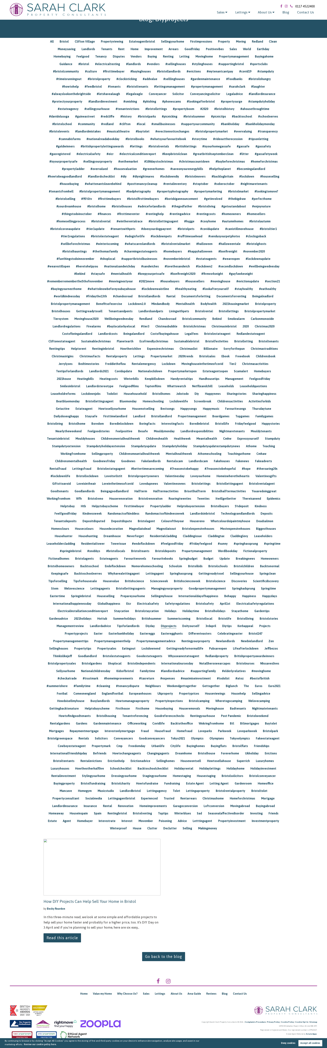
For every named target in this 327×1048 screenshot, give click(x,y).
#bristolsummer (194, 116)
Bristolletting (243, 341)
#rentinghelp (155, 214)
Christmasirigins (62, 356)
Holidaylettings (209, 768)
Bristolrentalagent (262, 483)
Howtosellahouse (219, 761)
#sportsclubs (259, 64)
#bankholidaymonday (260, 124)
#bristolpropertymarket (211, 131)
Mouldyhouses (85, 438)
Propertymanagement (234, 56)
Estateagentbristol (142, 41)
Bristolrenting (142, 813)
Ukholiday (252, 753)
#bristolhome (96, 206)
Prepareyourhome (133, 596)
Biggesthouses (266, 528)
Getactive (62, 408)
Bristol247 (255, 633)
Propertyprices (189, 693)
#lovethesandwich (177, 266)
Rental (107, 806)
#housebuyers (169, 281)
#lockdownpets (161, 236)
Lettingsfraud (81, 468)
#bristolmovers (195, 176)
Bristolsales (207, 356)
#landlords (133, 64)
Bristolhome (77, 423)
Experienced (149, 798)
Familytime (147, 671)
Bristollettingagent (229, 483)
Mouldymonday (164, 431)
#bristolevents (59, 131)
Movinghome (204, 56)
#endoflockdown (143, 543)
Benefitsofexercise (109, 303)
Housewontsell (191, 761)
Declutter (170, 828)
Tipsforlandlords (128, 626)
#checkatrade (67, 678)
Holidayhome (235, 768)
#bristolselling (65, 198)
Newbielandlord (252, 641)
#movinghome (261, 671)
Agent (67, 821)
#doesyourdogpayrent (156, 229)
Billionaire (211, 348)
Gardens (81, 723)
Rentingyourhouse (202, 716)
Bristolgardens (92, 663)
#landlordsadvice (173, 671)
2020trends (185, 356)
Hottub (102, 618)
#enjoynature (261, 206)
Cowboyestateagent (72, 746)
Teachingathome (239, 453)
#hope (246, 468)
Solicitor (178, 94)
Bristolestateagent (217, 333)
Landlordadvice (100, 626)
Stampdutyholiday (174, 446)
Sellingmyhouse (162, 596)
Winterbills (131, 378)
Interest (126, 821)
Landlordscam (198, 461)
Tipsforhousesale (85, 581)
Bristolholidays (215, 611)
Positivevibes (215, 49)
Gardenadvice (58, 618)
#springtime (272, 543)
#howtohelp (70, 86)
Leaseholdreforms (63, 393)
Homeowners (270, 558)
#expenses (167, 678)
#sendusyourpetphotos (224, 236)
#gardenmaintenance (205, 79)
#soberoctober (224, 183)
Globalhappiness (108, 603)
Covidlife (158, 723)
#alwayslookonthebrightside (71, 94)
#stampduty (265, 71)
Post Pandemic (231, 716)
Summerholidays (124, 618)
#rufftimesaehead (190, 236)
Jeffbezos (271, 648)
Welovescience (74, 588)
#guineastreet (85, 116)
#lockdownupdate (258, 258)
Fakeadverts (263, 461)
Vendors (136, 56)
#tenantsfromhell (61, 191)
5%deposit (242, 506)
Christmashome (213, 798)
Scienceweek (159, 581)
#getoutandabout (233, 206)
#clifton (125, 124)
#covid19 (245, 71)
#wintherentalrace (129, 221)
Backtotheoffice (182, 723)
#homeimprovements (118, 678)
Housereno (197, 521)
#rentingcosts (206, 214)
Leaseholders (263, 536)
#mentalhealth (121, 273)
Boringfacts (147, 423)
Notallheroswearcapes (214, 663)
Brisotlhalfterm (195, 491)
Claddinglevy (239, 536)
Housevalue (111, 581)
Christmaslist (189, 348)
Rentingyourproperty (195, 641)
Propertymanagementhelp (112, 641)
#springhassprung (246, 543)
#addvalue (150, 79)
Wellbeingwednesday (118, 318)
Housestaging (206, 776)
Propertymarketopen (182, 371)
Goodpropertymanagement (207, 588)
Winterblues (182, 813)
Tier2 (232, 363)
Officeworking (136, 723)
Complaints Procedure (255, 1022)
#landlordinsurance (262, 94)
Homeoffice (265, 783)
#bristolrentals (158, 146)
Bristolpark (270, 731)
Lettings (241, 12)
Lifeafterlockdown (245, 648)
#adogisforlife (135, 236)
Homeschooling (153, 401)
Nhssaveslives (269, 663)
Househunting (88, 536)
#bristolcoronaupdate (65, 229)
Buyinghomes (196, 746)
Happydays (269, 596)
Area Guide (194, 993)
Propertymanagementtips (70, 641)
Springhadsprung (243, 588)
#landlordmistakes (88, 131)
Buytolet (271, 723)
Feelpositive (124, 431)
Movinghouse (215, 708)
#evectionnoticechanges (172, 131)
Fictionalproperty (255, 551)
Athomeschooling (209, 453)
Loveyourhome (200, 476)
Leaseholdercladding (61, 543)
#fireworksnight (212, 273)
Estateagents (109, 558)
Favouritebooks (162, 558)
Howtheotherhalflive (89, 768)
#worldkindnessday (67, 296)
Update (225, 558)
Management (234, 378)
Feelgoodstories (99, 431)
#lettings (136, 146)
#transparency (268, 131)
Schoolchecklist (121, 768)
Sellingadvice (261, 693)
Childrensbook (265, 356)
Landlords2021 (99, 371)
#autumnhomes (232, 221)
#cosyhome (208, 221)
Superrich (243, 761)
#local (141, 124)
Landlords (88, 49)
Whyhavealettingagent (124, 573)
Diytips (227, 626)
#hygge (189, 221)
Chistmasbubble (166, 326)
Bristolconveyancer (262, 776)
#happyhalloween (200, 251)
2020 (246, 326)
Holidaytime (190, 611)
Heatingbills (85, 378)
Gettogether (211, 686)
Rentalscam (175, 461)
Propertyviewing (112, 41)
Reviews (211, 993)
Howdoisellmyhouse (70, 701)
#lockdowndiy (169, 176)
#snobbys (93, 551)
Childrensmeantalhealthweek (139, 453)
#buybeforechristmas (230, 161)
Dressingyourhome (124, 776)
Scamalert (241, 371)
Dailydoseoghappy (66, 416)
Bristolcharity (120, 783)
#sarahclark (237, 86)
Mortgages (56, 731)
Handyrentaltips (182, 378)
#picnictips (218, 116)
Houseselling (105, 596)
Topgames (242, 416)
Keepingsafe (59, 573)
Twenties (203, 498)
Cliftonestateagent (61, 341)
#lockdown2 (204, 266)
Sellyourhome (65, 671)
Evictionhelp (116, 761)
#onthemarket (128, 161)
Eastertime (57, 596)
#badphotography (138, 191)
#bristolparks (147, 116)
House (137, 828)
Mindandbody (160, 303)
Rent (121, 49)
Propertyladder (160, 506)
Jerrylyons (65, 363)
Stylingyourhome (93, 776)
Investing (256, 813)
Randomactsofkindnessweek (164, 513)
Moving (241, 41)
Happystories (271, 423)
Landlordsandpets (151, 311)
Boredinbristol (199, 423)
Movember (146, 821)
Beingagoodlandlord (114, 491)
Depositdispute (121, 521)
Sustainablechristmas (96, 341)
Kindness (261, 506)
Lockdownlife (179, 401)
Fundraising (172, 783)
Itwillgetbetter (226, 498)
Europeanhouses (140, 693)
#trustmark (90, 678)
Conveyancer (158, 94)
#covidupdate (209, 229)
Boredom (97, 423)
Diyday (150, 626)
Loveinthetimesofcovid (117, 483)
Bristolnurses (245, 663)
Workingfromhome (73, 453)
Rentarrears (188, 798)
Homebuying (62, 56)
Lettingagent (155, 573)
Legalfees (191, 333)
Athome (251, 446)
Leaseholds (226, 386)
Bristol (64, 41)
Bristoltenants (269, 341)
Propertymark (101, 746)
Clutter (152, 828)
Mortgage (268, 798)
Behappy (230, 596)
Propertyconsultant (65, 798)
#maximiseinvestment (196, 678)
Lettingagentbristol (121, 798)
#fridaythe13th (96, 296)
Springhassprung (181, 573)
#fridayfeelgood (200, 543)
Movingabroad (240, 806)
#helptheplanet (220, 169)
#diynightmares (143, 176)
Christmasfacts (89, 356)
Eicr (128, 603)
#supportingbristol (231, 64)
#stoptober (200, 183)
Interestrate (107, 821)
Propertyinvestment (232, 821)
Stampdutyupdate (143, 446)
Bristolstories (269, 618)
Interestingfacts (172, 423)
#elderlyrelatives (234, 671)
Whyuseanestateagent (183, 656)
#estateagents (206, 258)
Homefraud (184, 731)
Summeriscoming (178, 618)
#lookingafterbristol (201, 101)
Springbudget (188, 558)
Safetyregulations (177, 603)
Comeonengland (84, 693)
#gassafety (263, 146)
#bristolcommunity (66, 71)
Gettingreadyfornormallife (184, 648)
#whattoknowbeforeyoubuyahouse (112, 289)
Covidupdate (123, 371)
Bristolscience (215, 581)
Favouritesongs (235, 408)
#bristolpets (186, 229)
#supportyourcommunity (198, 124)
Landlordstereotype (99, 386)
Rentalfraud (58, 468)
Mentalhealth (185, 303)
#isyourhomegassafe (216, 146)
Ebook (225, 356)
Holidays (170, 611)
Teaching (268, 446)
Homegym (85, 790)
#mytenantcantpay (220, 71)
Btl (232, 723)
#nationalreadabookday (102, 139)
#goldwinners (65, 146)
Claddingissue (192, 536)
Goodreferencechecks (169, 716)
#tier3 (145, 326)
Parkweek (224, 731)
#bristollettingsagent (163, 221)
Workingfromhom (58, 498)
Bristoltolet (259, 790)
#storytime (199, 139)
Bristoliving (55, 423)
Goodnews (128, 461)
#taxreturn (146, 678)
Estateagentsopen (215, 371)
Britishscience (134, 581)
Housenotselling (143, 408)
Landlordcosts (108, 333)
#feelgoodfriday (172, 543)
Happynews (213, 393)
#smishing (130, 101)
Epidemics (273, 498)
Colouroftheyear (172, 521)
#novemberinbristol (176, 258)
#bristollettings (156, 109)
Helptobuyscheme (97, 708)
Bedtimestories (88, 363)
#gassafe (243, 146)
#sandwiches (150, 266)
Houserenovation (121, 498)
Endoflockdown (115, 566)
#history (126, 116)
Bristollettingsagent (100, 401)
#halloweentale (230, 243)
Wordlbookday (227, 551)
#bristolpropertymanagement (99, 191)
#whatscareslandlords (140, 243)
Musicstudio (106, 790)
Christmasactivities (255, 363)
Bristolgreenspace (59, 738)
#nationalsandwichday (119, 266)
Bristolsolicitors (232, 776)
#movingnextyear (121, 281)
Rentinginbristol (103, 348)
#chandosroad (122, 296)
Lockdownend (151, 648)
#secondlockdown (230, 266)
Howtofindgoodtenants (75, 716)
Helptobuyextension (191, 506)
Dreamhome (183, 753)
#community (86, 124)
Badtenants (238, 708)
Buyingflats (219, 746)
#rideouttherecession (228, 139)
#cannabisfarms (70, 139)
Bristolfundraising (93, 783)
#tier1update (95, 229)
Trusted (169, 798)
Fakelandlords (151, 461)
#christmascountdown (194, 161)
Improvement (154, 49)
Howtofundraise (147, 783)
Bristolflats (240, 746)
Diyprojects (168, 626)
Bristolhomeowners (61, 566)
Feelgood (82, 56)
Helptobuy (67, 506)
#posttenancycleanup (142, 183)
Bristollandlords (149, 296)
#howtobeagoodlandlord (65, 176)
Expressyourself (248, 438)
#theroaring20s (267, 468)
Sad (199, 813)
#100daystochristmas (158, 161)
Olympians (216, 738)
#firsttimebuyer (114, 71)
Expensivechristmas (160, 348)
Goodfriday (192, 49)
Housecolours (84, 528)
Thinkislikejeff (62, 656)
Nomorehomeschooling (147, 566)
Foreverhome (230, 753)
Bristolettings (201, 483)
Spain (97, 813)
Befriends (99, 753)
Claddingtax (216, 536)
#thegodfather (182, 206)
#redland (107, 124)
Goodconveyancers (152, 738)
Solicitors (101, 738)
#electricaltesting (107, 64)
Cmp (119, 746)
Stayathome (239, 611)
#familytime (82, 686)
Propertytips (82, 648)
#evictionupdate (247, 281)
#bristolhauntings (74, 251)
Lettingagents (100, 588)
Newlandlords (225, 641)
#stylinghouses (202, 64)
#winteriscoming (107, 243)
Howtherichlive (130, 348)
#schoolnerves (268, 116)
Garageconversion (185, 806)
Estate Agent (195, 783)
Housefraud (163, 731)
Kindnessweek (92, 513)
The (246, 686)
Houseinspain (79, 813)
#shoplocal (107, 258)
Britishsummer (151, 618)
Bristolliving (245, 618)
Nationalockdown (150, 371)
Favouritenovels (135, 558)
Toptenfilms (153, 386)
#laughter (258, 86)
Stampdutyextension (66, 446)
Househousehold (135, 393)
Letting (184, 56)
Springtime (268, 588)
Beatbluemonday (68, 401)
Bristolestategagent (111, 468)
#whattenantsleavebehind (103, 183)
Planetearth (125, 341)
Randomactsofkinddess (123, 513)
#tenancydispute (127, 686)
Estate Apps (311, 1034)
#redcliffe (107, 116)
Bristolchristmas (194, 326)
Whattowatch (176, 386)
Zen (271, 641)
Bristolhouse (206, 753)
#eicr (110, 154)
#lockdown (246, 176)
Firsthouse (123, 708)
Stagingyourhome (154, 776)
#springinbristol (70, 551)
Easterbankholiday (121, 633)
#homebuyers (172, 251)
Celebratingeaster (230, 633)
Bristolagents (84, 558)
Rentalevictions (91, 761)
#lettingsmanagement (169, 86)
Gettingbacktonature (64, 708)
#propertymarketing (208, 191)
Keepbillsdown (155, 378)
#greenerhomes (153, 169)
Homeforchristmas (242, 798)
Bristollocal (204, 618)
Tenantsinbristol (58, 438)
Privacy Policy (273, 1022)
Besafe (143, 431)
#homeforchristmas (264, 161)
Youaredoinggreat (264, 491)
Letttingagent (202, 821)
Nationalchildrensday (95, 671)
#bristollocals (115, 551)
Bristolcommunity (194, 318)
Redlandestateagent (251, 333)
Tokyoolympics (240, 738)
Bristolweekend (257, 716)
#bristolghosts (256, 243)
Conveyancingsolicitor (205, 94)
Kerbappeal (245, 626)
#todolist (223, 678)
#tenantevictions (127, 109)
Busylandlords (100, 701)
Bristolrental (204, 311)
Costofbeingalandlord (77, 333)
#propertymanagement (207, 86)
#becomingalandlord (251, 169)
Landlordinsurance (65, 806)
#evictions (194, 71)
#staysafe (98, 273)
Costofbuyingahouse (164, 333)
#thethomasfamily (105, 251)
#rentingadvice (180, 214)
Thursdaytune (261, 408)
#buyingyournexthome (66, 289)
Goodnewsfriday (104, 461)
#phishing (149, 101)
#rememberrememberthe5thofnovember (75, 281)
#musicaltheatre (118, 131)
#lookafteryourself (215, 289)
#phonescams (171, 101)
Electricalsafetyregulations (255, 603)
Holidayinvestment (263, 768)
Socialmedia (93, 798)
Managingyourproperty (167, 588)
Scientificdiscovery (266, 581)
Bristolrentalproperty (230, 790)
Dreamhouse (112, 536)
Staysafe (91, 416)
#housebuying (69, 183)
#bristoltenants (137, 86)
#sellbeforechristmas (75, 243)
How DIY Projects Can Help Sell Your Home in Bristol (90, 901)
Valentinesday (175, 476)
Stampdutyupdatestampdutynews (216, 446)
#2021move (146, 281)
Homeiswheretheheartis (232, 476)
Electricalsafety (148, 603)
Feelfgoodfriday (65, 513)
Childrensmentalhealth (71, 461)
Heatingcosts (109, 378)
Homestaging (182, 776)
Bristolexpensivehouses (198, 528)
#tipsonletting (258, 139)
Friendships (261, 746)
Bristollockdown (87, 476)
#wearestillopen (58, 266)
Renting (168, 56)
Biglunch (232, 686)
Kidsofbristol (125, 671)
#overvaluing (243, 131)
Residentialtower (93, 543)
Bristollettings (229, 311)
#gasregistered (60, 154)
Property (224, 41)
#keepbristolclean (174, 154)
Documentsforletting (195, 296)
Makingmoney (207, 828)
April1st (225, 603)
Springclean (267, 573)
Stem (54, 588)
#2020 (204, 109)
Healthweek (182, 438)
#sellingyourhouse (97, 109)
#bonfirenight (227, 251)
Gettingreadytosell (89, 311)
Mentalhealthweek (179, 453)
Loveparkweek (247, 731)
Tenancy (101, 56)
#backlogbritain (222, 176)
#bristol (83, 64)
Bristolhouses (61, 311)
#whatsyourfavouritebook (168, 139)
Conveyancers (123, 738)
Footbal (62, 693)
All (52, 41)
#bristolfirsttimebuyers (143, 198)
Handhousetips (209, 378)
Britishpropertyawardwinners (254, 656)
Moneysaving (67, 49)
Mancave (66, 790)
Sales (220, 12)
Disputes (119, 56)
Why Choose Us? (127, 993)
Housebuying (164, 708)
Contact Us (305, 12)
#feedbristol (93, 86)
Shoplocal (114, 663)
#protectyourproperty (67, 101)
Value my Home (102, 993)
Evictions (271, 753)
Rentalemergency (144, 363)
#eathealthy (267, 289)
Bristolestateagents (116, 656)
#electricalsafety (88, 154)
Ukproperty (165, 693)
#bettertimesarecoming (147, 468)
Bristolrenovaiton (151, 498)
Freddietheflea (115, 363)
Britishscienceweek (187, 581)
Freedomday (136, 746)
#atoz (239, 678)
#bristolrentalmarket (175, 243)
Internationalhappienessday (72, 603)
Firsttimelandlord (115, 416)
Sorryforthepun (234, 348)
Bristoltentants (63, 761)
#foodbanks (234, 79)
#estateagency (68, 109)
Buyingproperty (64, 783)
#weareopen (231, 258)
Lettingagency (157, 790)
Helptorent (78, 348)
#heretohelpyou (87, 266)
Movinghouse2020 (86, 318)
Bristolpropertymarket (259, 311)
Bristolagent (146, 521)
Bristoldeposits (165, 551)
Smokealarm (236, 318)
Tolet (176, 790)
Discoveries (239, 581)
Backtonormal (269, 566)
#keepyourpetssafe (151, 273)
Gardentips (261, 611)
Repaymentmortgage (84, 731)
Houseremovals (189, 708)
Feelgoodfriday (259, 378)
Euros (258, 686)
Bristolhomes (161, 393)
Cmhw (227, 438)
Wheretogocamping (228, 701)
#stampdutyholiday (261, 101)
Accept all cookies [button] (310, 1043)
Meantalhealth (206, 438)
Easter (98, 633)
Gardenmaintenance (107, 723)
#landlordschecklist (101, 176)
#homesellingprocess (70, 221)
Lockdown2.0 (137, 303)
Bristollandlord (161, 416)
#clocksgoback (256, 236)
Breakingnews (245, 558)
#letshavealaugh (108, 94)
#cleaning (103, 686)
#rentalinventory (175, 183)
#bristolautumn (260, 221)
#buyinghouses (140, 71)
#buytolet (142, 131)
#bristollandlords (169, 71)
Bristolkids (195, 566)
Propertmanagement (192, 416)
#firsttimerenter (128, 214)
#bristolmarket (238, 191)
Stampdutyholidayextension (105, 446)
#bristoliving (206, 206)
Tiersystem (60, 318)
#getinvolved (213, 198)
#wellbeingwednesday (264, 266)
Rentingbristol (117, 813)
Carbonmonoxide (262, 318)
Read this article (62, 938)
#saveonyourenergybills (186, 169)
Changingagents (158, 753)
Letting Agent (219, 783)
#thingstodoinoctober (77, 214)
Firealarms (93, 326)
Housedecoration (111, 528)
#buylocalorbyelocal (121, 326)
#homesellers (256, 214)
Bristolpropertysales (62, 663)
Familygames (264, 416)
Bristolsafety (205, 603)
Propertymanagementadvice (155, 641)
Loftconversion (214, 806)
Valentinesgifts (265, 476)
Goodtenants (60, 491)
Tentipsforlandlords (69, 371)
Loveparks (205, 731)
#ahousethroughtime (254, 109)
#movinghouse (220, 281)
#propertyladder (73, 169)
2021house (64, 378)
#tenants (114, 86)
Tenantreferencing (135, 716)
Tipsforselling (57, 581)
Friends (273, 813)
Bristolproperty (265, 303)
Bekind (217, 318)
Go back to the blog (163, 956)
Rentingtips (57, 348)
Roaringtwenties (180, 498)
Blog (285, 12)
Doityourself (190, 626)
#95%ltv (86, 198)
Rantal (170, 296)
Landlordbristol (130, 790)
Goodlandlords (85, 491)
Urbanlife (157, 746)
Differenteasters (199, 633)
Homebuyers (262, 371)
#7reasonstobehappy (184, 468)
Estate (52, 821)
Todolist (112, 393)
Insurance (90, 806)
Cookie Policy (287, 1022)
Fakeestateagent (268, 738)
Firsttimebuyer (134, 506)
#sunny (223, 543)
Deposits (266, 513)
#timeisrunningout (69, 79)
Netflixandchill (202, 386)
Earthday (263, 49)
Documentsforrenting (231, 296)
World (247, 49)
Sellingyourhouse (242, 573)
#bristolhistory (224, 109)
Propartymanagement (197, 551)
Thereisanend (251, 498)
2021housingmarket (236, 303)
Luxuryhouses (60, 768)
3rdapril (211, 626)
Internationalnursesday (177, 663)
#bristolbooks (134, 139)
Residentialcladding (163, 536)
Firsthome (142, 708)
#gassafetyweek (266, 154)
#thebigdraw (237, 198)
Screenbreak (202, 401)
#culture (91, 71)
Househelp (238, 693)
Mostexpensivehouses (235, 528)
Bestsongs (167, 408)
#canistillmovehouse (239, 229)
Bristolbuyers (220, 506)
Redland (257, 41)
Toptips (163, 813)
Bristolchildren (244, 566)
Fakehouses (222, 461)
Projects (264, 626)
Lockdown (168, 363)
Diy (197, 393)
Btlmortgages (249, 723)
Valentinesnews (174, 483)
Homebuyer (85, 821)
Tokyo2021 (178, 738)
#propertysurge (231, 101)
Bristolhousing (106, 716)
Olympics (197, 738)
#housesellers (194, 281)
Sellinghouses (58, 648)
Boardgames (220, 416)
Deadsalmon (264, 521)
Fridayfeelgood (245, 423)
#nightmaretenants (254, 183)
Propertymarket (161, 356)
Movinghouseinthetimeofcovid (202, 363)
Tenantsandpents (120, 311)
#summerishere (57, 686)
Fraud (145, 731)
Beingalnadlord (262, 296)
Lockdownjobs (90, 393)
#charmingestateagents (140, 251)
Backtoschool (89, 566)
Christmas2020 (264, 326)
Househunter (63, 536)
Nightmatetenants (265, 708)
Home (135, 49)
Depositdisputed (94, 521)
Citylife (175, 746)
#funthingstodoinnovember (75, 258)
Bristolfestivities (216, 341)
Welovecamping (259, 701)
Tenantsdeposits (65, 521)
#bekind (79, 273)
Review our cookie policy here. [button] (40, 1044)
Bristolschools (218, 566)
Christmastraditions (264, 348)
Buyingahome (264, 56)
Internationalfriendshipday (68, 753)
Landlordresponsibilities (197, 431)
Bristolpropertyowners (143, 476)
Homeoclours (60, 528)
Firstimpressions (201, 41)
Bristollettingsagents (130, 588)
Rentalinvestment (63, 776)
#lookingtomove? (266, 191)
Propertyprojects (76, 633)
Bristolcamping (199, 701)
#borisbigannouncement (181, 198)
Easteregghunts (172, 633)
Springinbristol (81, 596)
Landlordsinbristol (202, 513)
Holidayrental (183, 768)
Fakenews (242, 461)
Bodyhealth (208, 303)
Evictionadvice (140, 761)
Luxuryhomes (265, 761)
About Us (265, 12)
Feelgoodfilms (129, 386)
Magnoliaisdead (140, 528)
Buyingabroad (265, 806)
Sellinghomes (165, 761)
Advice (182, 821)
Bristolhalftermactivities (229, 491)
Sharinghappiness (264, 393)
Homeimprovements (153, 806)
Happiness (249, 596)
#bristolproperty (99, 79)
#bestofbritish (259, 678)
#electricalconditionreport (137, 154)
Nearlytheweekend (68, 431)
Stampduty (272, 438)
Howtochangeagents (126, 753)
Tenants (106, 49)
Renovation (125, 806)
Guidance (65, 64)
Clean (273, 41)
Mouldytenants (261, 431)
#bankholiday (230, 124)
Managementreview (70, 626)
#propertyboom (183, 109)
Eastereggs (147, 633)
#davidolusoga (59, 116)
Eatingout (128, 648)
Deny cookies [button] (288, 1043)
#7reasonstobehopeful (220, 468)
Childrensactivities (230, 401)
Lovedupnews (148, 483)
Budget (208, 558)
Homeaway (56, 813)
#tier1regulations (73, 236)
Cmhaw (261, 453)
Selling (187, 828)
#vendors (153, 64)
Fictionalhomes (58, 558)
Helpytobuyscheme (105, 506)
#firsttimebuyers (109, 198)
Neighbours (153, 686)
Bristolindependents (141, 663)
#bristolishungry (259, 79)
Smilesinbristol (70, 386)
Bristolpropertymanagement (70, 303)
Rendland (145, 318)
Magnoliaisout (166, 528)
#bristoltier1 (268, 229)
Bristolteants (140, 551)
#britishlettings (185, 146)
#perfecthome (262, 198)
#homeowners (231, 214)
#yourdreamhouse (68, 206)
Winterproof (118, 828)
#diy (124, 176)
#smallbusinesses (163, 124)
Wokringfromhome (211, 723)
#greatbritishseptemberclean (213, 154)
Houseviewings (215, 693)
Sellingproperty (102, 453)
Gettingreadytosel (211, 573)
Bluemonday (128, 401)
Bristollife (222, 423)
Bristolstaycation (147, 611)
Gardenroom (243, 783)
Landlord (139, 416)
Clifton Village (85, 41)
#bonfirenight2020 (182, 273)
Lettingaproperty (198, 790)
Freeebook (242, 356)
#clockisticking (126, 79)
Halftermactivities (165, 491)
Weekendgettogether (181, 686)
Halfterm (140, 491)
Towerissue (118, 543)
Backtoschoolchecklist (153, 768)
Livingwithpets (179, 311)
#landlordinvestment (102, 101)
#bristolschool (62, 124)
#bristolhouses (122, 206)
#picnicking (169, 116)
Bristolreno (95, 498)
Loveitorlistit (113, 476)
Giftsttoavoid (61, 483)
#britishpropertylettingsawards (102, 146)
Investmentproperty (265, 821)
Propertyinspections (169, 701)
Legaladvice (234, 94)
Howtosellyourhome (112, 408)
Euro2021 (274, 686)
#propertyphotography (172, 191)
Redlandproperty (216, 656)
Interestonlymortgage (120, 731)
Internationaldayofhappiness (198, 596)
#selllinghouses (174, 79)
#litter (244, 154)
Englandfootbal (112, 693)
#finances (104, 214)
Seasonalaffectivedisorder (226, 813)
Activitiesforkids (260, 401)
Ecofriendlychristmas (153, 341)
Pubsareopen (218, 648)
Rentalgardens (60, 723)
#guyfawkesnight (241, 273)
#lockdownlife (60, 476)
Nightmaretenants (232, 431)
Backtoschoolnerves (88, 573)
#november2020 (254, 251)
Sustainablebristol (186, 341)
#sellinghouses (175, 64)
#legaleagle (134, 94)
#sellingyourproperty (97, 161)
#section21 (272, 281)
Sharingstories (236, 393)
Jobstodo (182, 393)
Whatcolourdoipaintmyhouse (230, 521)
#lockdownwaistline (155, 289)
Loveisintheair (86, 483)
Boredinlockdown (121, 423)
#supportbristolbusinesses (139, 258)
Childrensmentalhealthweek (120, 438)
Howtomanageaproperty (132, 701)
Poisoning (165, 821)
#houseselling (269, 176)
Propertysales (106, 648)
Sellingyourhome (172, 41)
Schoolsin (175, 566)
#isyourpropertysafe (63, 161)
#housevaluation (125, 169)
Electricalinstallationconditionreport (83, 611)
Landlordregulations (66, 326)
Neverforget (135, 536)
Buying (152, 56)
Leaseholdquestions (253, 386)
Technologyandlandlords (238, 513)
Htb (83, 506)
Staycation (121, 611)
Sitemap (313, 1022)
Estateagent (84, 408)
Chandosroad (167, 318)
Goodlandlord (87, 656)
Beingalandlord (133, 333)
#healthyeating (185, 289)
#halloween (204, 243)
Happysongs (188, 408)
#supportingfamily (203, 671)
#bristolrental (101, 221)
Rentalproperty (116, 356)
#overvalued (99, 169)
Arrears (173, 49)
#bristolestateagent (105, 236)
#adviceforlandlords (152, 206)
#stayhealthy (244, 289)
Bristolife (224, 618)
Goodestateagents (149, 656)
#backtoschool (242, 116)
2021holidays (82, 618)
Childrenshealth (157, 438)
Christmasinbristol (224, 326)
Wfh (79, 498)
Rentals (84, 738)
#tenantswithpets (123, 229)
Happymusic (211, 408)
